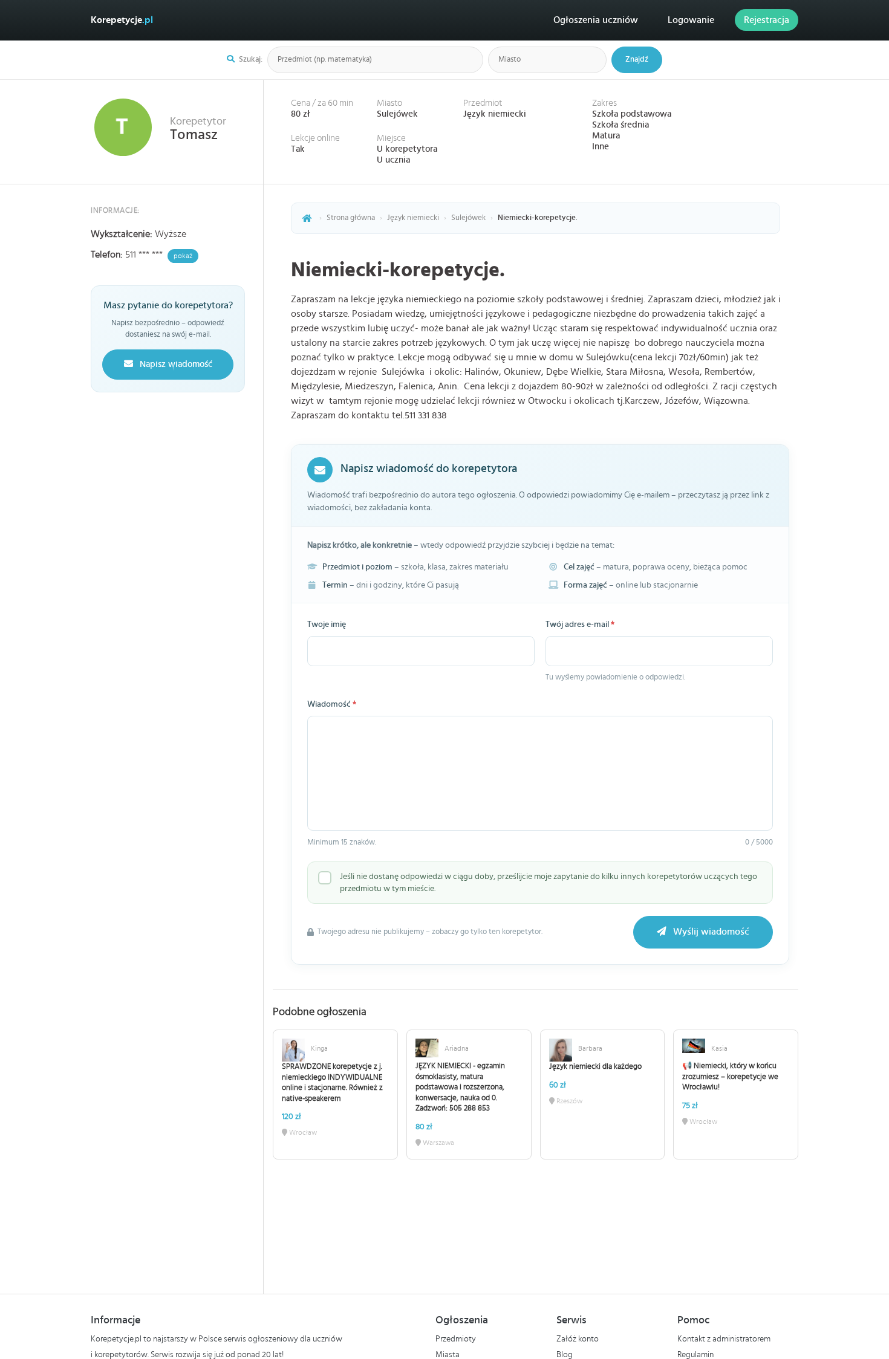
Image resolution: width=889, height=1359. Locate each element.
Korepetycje (122, 20)
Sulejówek (397, 113)
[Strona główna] (307, 218)
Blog (564, 1355)
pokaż (183, 255)
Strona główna (351, 218)
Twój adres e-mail (579, 624)
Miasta (447, 1355)
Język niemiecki (494, 113)
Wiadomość (331, 704)
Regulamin (695, 1355)
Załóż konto (577, 1339)
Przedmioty (455, 1339)
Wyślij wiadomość (710, 931)
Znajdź (636, 59)
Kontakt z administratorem (723, 1339)
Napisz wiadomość (174, 364)
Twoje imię (326, 624)
